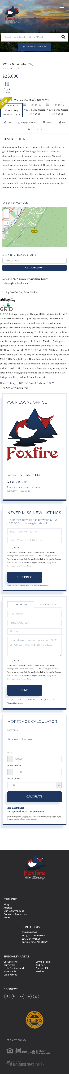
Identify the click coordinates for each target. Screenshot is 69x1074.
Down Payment (14, 766)
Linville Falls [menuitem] (43, 961)
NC (21, 383)
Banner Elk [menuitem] (42, 968)
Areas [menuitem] (7, 917)
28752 (52, 383)
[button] (63, 37)
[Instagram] (36, 996)
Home (3, 383)
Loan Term (12, 730)
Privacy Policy (26, 566)
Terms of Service (13, 703)
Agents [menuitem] (8, 907)
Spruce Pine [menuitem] (11, 961)
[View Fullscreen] (6, 223)
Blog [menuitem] (6, 904)
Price (10, 752)
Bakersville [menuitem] (10, 971)
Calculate (34, 796)
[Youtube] (21, 996)
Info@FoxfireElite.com (34, 935)
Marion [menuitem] (40, 971)
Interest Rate (14, 779)
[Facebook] (7, 996)
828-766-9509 (19, 481)
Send (24, 690)
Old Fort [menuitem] (40, 965)
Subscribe (24, 577)
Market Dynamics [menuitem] (14, 910)
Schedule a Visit (48, 604)
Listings (13, 383)
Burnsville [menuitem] (9, 965)
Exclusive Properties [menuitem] (15, 914)
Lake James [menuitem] (10, 974)
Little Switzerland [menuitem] (14, 968)
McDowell (30, 383)
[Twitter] (28, 996)
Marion (42, 383)
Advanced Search (36, 46)
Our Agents (24, 491)
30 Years (15, 739)
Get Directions (34, 268)
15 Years (27, 739)
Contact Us (12, 491)
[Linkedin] (14, 996)
